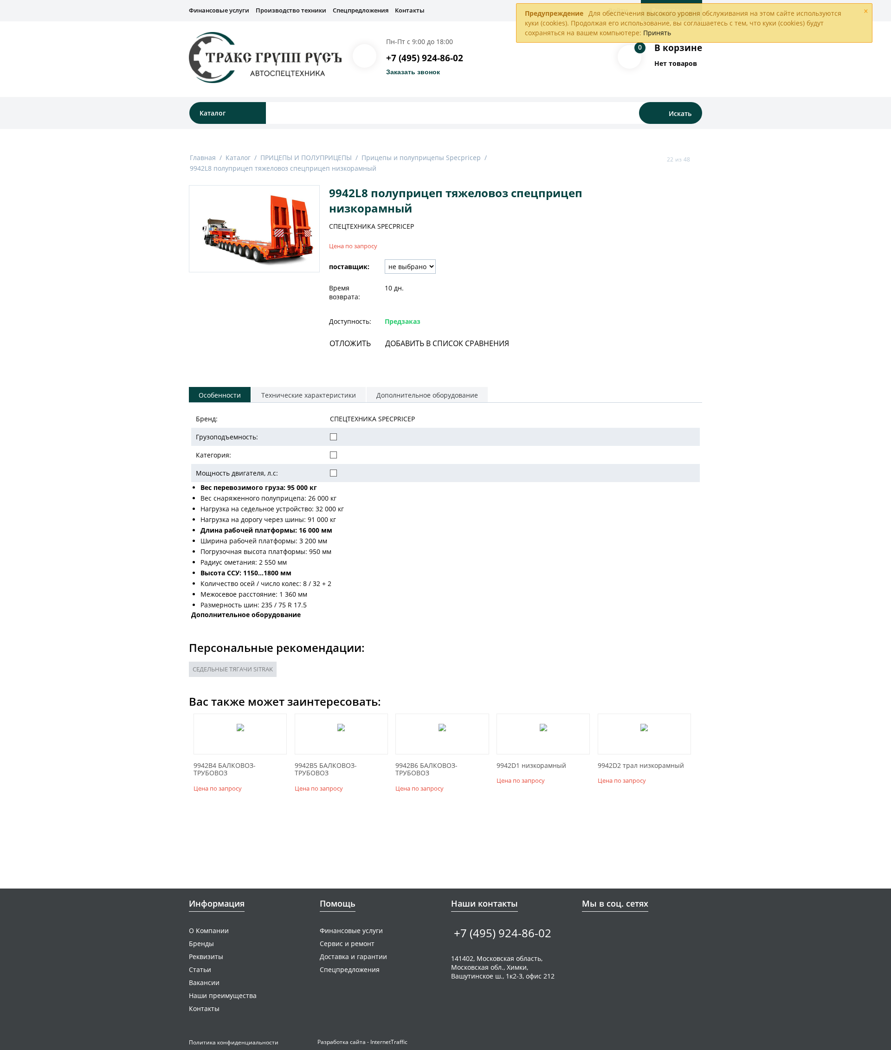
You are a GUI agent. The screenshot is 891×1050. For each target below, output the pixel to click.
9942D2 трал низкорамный (641, 766)
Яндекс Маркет (644, 930)
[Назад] (658, 159)
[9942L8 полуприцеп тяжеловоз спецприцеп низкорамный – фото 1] (254, 229)
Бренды (201, 943)
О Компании (209, 930)
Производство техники (291, 10)
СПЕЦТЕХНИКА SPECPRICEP (371, 226)
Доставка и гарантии (353, 956)
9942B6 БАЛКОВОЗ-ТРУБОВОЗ (426, 770)
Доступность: (350, 321)
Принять (657, 32)
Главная (203, 157)
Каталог (238, 157)
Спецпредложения (360, 10)
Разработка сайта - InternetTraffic (362, 1042)
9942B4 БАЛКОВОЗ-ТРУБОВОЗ (225, 770)
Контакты (410, 10)
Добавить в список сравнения (447, 343)
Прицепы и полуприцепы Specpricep (421, 157)
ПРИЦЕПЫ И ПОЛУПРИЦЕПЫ (306, 157)
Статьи (200, 969)
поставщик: (349, 266)
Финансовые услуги (219, 10)
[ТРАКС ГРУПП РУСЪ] (265, 57)
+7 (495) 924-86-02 (424, 58)
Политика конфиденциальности (233, 1042)
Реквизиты (206, 956)
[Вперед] (699, 159)
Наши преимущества (223, 995)
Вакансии (204, 982)
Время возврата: (344, 292)
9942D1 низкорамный (531, 766)
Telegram (616, 930)
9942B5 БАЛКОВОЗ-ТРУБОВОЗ (326, 770)
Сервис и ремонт (347, 943)
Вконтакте (587, 930)
